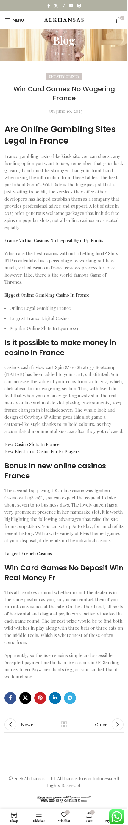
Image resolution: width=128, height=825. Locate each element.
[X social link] (56, 6)
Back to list (64, 724)
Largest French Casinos (28, 553)
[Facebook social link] (48, 6)
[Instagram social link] (63, 6)
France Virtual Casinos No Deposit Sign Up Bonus (53, 240)
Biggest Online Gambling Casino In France (46, 295)
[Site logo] (64, 20)
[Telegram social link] (70, 698)
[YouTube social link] (71, 6)
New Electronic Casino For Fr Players (42, 451)
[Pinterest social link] (79, 6)
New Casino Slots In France (32, 444)
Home (61, 53)
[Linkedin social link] (55, 698)
